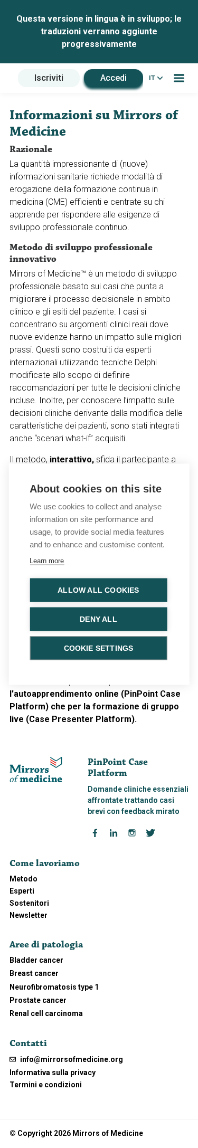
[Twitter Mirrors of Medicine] (150, 832)
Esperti (22, 891)
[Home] (36, 769)
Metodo (23, 879)
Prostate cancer (38, 1000)
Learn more (47, 560)
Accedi (113, 78)
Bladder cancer (36, 960)
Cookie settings (99, 648)
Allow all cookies (98, 590)
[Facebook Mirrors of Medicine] (95, 832)
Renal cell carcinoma (46, 1013)
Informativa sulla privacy (53, 1072)
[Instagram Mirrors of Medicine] (132, 832)
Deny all (98, 619)
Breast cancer (34, 973)
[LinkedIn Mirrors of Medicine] (113, 832)
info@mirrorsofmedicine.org (70, 1059)
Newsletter (29, 915)
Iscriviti (48, 78)
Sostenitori (29, 903)
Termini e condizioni (46, 1084)
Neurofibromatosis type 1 (54, 987)
